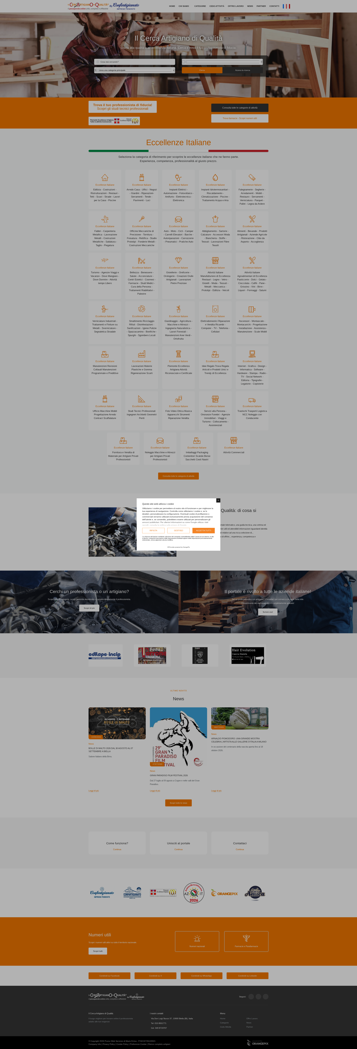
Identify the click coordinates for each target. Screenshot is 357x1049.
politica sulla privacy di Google (173, 525)
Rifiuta (153, 530)
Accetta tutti (203, 530)
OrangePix (186, 547)
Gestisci (178, 530)
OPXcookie (171, 547)
